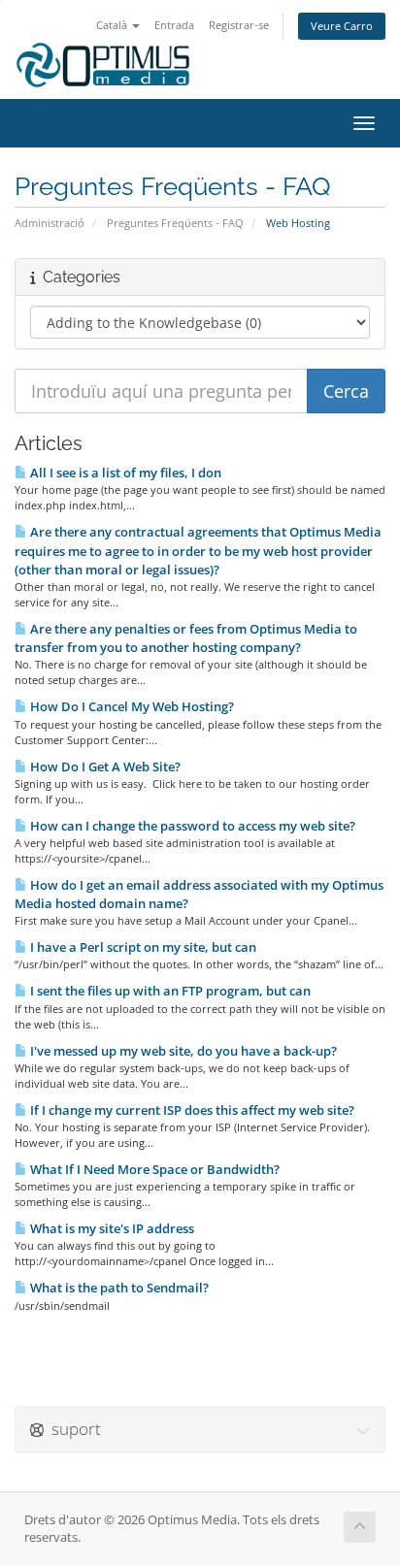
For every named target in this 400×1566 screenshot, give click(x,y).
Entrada (174, 24)
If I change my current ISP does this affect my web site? (190, 1110)
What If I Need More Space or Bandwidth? (153, 1169)
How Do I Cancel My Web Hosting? (130, 706)
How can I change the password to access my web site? (191, 825)
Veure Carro (342, 25)
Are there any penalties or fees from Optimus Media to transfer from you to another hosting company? (186, 638)
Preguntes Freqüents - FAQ (175, 222)
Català (113, 24)
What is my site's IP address (110, 1228)
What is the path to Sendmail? (118, 1287)
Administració (49, 222)
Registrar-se (239, 24)
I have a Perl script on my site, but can (141, 947)
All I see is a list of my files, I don (124, 472)
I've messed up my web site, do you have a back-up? (182, 1051)
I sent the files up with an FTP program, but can (169, 990)
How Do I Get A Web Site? (104, 766)
